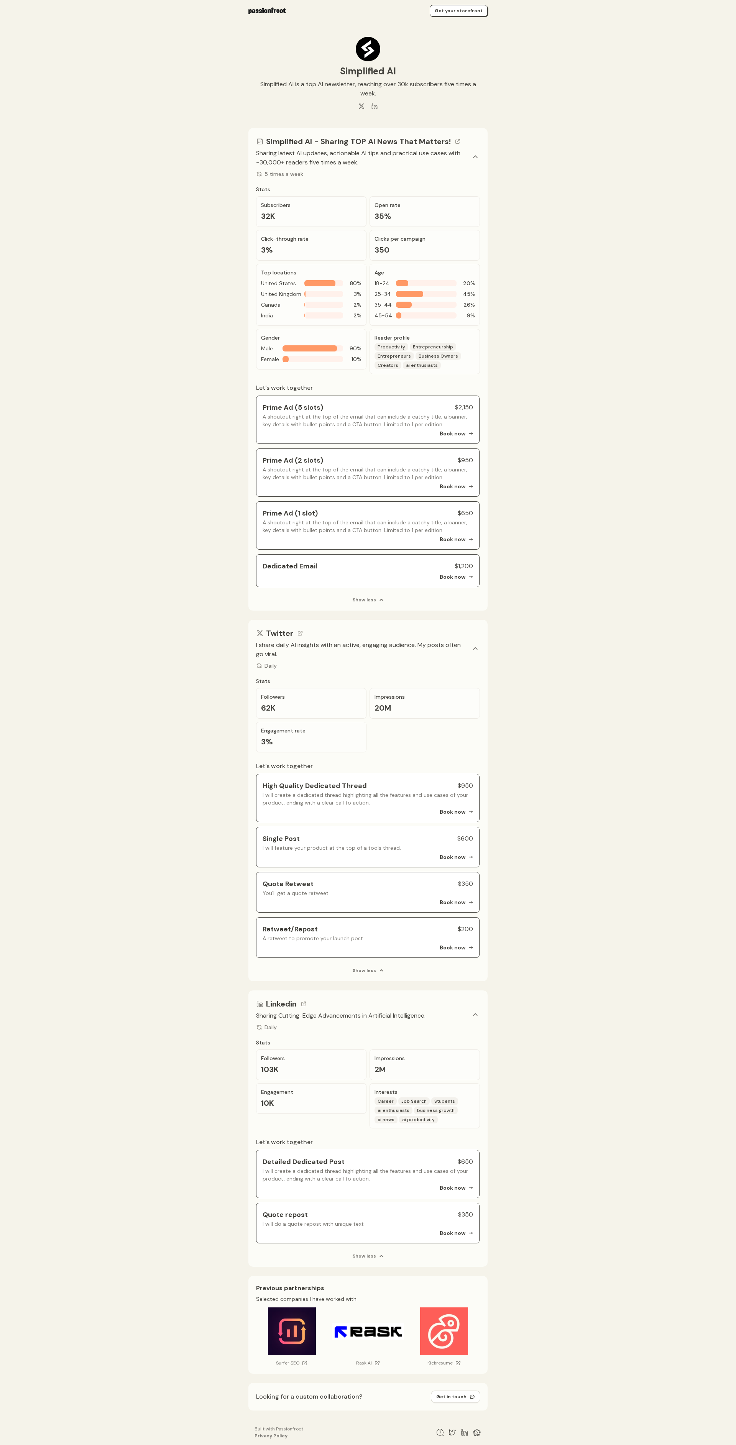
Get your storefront (459, 11)
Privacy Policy (271, 1436)
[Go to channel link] (458, 141)
